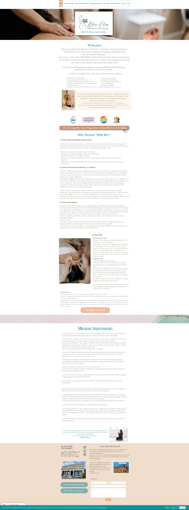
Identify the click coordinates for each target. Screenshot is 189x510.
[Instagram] (84, 447)
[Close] (187, 507)
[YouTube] (84, 450)
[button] (115, 3)
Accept (182, 508)
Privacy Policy (102, 507)
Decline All (174, 508)
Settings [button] (167, 507)
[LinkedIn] (84, 454)
